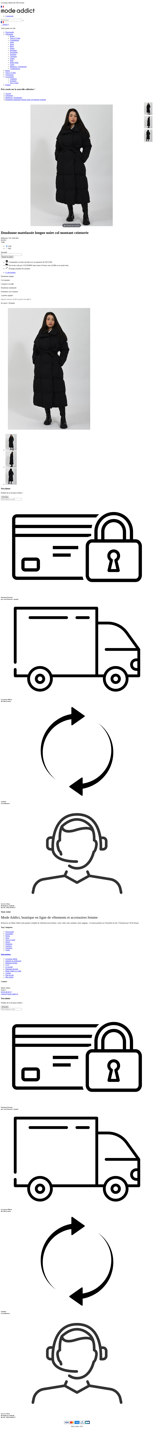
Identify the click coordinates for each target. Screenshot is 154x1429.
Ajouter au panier (7, 257)
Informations (6, 954)
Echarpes (13, 81)
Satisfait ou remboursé (13, 961)
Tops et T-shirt (15, 38)
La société (9, 967)
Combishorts (14, 40)
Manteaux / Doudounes (18, 67)
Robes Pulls (14, 63)
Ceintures (13, 79)
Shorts (12, 48)
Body (12, 46)
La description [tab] (10, 272)
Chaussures (9, 75)
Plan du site (9, 975)
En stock (4, 303)
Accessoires (9, 77)
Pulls (11, 60)
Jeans (12, 44)
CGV (7, 965)
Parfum (8, 85)
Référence (5, 238)
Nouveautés (9, 32)
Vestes (12, 58)
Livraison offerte (11, 959)
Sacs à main (14, 83)
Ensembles (14, 52)
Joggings (13, 54)
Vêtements (9, 34)
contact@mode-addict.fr (9, 994)
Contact (8, 973)
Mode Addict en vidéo (13, 971)
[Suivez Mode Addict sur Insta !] (5, 7)
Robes (12, 36)
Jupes (12, 42)
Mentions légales (11, 963)
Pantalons (13, 50)
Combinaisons (15, 69)
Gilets (12, 65)
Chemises (13, 56)
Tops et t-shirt (10, 940)
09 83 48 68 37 (6, 992)
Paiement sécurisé (11, 969)
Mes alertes (9, 977)
